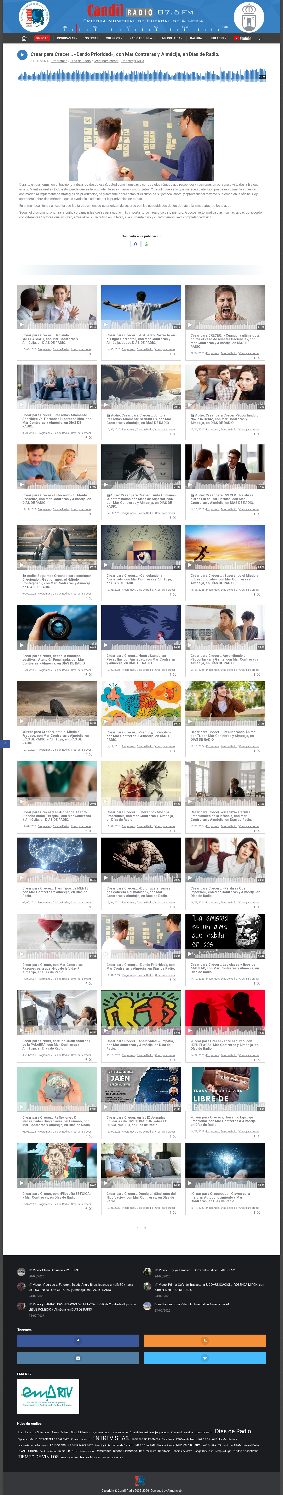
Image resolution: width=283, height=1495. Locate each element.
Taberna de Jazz (182, 1451)
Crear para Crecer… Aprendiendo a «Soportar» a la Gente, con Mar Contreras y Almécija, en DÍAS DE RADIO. (225, 659)
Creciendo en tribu (182, 1432)
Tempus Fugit (223, 1451)
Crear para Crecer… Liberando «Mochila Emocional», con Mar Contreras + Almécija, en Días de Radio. (140, 816)
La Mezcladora (228, 1439)
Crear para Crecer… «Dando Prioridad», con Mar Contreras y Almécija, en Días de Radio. (140, 966)
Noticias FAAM (232, 1445)
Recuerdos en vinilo (83, 1451)
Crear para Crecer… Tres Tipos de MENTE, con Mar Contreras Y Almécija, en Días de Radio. (55, 892)
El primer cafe (25, 1439)
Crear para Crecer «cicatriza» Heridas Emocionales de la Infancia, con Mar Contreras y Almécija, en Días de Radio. (221, 816)
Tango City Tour (203, 1451)
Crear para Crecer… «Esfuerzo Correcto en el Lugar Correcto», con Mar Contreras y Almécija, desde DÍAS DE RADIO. (140, 339)
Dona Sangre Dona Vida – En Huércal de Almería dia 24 (192, 1304)
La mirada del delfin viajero (33, 1445)
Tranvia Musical (90, 1457)
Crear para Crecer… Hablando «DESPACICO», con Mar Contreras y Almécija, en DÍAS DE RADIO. (50, 339)
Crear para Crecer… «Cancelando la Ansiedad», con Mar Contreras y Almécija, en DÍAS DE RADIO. (139, 579)
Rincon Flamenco (125, 1451)
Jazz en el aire (207, 1439)
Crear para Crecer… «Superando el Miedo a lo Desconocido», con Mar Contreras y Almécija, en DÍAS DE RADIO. (224, 579)
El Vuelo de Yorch (80, 1439)
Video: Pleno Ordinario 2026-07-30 (56, 1270)
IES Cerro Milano (185, 1439)
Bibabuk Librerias (80, 1432)
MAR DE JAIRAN (145, 1445)
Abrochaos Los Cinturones (34, 1432)
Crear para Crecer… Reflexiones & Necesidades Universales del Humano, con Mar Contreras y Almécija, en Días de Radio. (56, 1121)
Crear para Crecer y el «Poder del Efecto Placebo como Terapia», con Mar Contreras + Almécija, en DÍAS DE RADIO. (56, 816)
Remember (103, 1451)
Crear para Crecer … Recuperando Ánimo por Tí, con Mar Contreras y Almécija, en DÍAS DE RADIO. (223, 735)
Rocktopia (164, 1451)
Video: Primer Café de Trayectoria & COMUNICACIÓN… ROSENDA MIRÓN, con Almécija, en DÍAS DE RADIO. (209, 1287)
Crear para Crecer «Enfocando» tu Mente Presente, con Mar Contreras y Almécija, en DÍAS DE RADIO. (56, 499)
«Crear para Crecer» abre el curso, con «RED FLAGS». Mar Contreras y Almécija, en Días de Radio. (225, 1045)
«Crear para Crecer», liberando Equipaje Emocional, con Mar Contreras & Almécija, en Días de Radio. (223, 1121)
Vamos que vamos (112, 1457)
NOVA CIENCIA (251, 1445)
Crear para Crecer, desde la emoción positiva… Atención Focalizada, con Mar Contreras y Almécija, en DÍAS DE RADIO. (54, 659)
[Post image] (21, 1272)
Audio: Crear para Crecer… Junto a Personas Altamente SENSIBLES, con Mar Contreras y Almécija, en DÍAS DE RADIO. (138, 419)
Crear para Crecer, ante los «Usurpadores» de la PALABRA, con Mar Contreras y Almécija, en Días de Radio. (56, 1044)
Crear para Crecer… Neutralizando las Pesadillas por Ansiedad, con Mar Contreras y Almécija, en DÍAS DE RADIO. (141, 659)
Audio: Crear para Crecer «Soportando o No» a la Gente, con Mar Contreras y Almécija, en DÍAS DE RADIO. (225, 419)
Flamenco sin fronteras (145, 1439)
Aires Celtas (60, 1432)
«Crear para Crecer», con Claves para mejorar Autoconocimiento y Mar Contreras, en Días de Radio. (220, 1197)
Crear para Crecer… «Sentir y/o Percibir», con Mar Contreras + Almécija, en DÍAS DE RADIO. (139, 736)
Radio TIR (64, 1451)
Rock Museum (147, 1451)
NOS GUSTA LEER (212, 1445)
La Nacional (58, 1445)
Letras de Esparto (122, 1445)
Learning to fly (102, 1445)
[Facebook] (86, 354)
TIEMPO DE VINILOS (38, 1456)
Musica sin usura (188, 1445)
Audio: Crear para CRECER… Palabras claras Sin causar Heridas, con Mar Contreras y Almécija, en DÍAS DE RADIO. (222, 499)
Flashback (168, 1439)
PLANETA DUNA (28, 1451)
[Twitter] (90, 354)
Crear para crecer (106, 61)
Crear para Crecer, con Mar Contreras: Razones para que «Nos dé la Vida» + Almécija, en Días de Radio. (52, 968)
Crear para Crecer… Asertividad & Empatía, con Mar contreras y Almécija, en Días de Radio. (140, 1045)
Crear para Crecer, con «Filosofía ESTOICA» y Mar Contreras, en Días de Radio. (56, 1195)
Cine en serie (119, 1432)
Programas (59, 61)
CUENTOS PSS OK (204, 1432)
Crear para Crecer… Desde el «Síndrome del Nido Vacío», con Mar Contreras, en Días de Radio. (141, 1197)
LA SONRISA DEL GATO (80, 1445)
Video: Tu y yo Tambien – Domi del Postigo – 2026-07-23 (197, 1270)
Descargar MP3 (132, 61)
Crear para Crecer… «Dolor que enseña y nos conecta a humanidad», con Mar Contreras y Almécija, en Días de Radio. (138, 892)
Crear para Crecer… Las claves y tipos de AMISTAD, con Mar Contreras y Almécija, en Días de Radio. (225, 968)
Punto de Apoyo (48, 1451)
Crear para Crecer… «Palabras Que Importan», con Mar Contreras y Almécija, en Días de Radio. (225, 892)
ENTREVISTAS (110, 1438)
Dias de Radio (80, 61)
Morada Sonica (165, 1445)
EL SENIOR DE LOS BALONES (52, 1439)
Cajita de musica (100, 1432)
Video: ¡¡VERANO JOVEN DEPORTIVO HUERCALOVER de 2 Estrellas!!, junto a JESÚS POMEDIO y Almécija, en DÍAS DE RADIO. (82, 1306)
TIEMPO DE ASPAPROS (245, 1451)
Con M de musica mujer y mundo (149, 1432)
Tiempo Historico (69, 1457)
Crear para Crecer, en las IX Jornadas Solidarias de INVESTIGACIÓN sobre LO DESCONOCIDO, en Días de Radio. (136, 1121)
